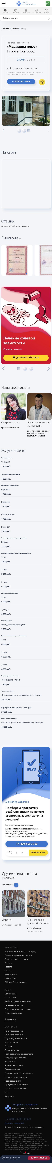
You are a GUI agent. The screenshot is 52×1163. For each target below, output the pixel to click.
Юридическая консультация (16, 1085)
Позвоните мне (38, 853)
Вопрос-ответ (10, 1062)
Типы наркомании (12, 1069)
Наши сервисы (11, 975)
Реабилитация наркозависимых (18, 1002)
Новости (8, 967)
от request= (29, 1151)
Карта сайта (9, 1096)
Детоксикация (10, 994)
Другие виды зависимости (16, 1039)
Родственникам (11, 1043)
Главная (5, 29)
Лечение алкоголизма (14, 1035)
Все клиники (7, 885)
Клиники (15, 29)
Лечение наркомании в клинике (18, 1009)
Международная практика (15, 1058)
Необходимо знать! (13, 1081)
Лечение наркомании (14, 1006)
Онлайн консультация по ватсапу (18, 956)
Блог (7, 1093)
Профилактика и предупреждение (19, 1073)
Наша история (10, 979)
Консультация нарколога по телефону (20, 952)
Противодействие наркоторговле (19, 1054)
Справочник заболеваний (15, 1089)
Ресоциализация (12, 1050)
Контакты (8, 971)
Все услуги (10, 1020)
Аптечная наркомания (14, 1066)
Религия (8, 1046)
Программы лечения (13, 1013)
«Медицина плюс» (24, 29)
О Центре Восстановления (15, 982)
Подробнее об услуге (26, 357)
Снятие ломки (10, 998)
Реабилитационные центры (16, 959)
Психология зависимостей (16, 1077)
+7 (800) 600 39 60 (39, 1158)
